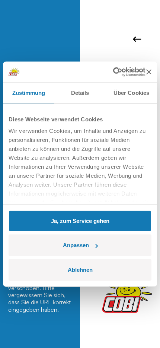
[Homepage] (127, 294)
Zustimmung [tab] (28, 92)
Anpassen (76, 245)
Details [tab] (80, 92)
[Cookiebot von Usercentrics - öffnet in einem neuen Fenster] (112, 72)
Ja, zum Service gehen (80, 220)
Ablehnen (80, 269)
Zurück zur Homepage (138, 39)
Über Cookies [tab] (131, 92)
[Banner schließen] (148, 72)
